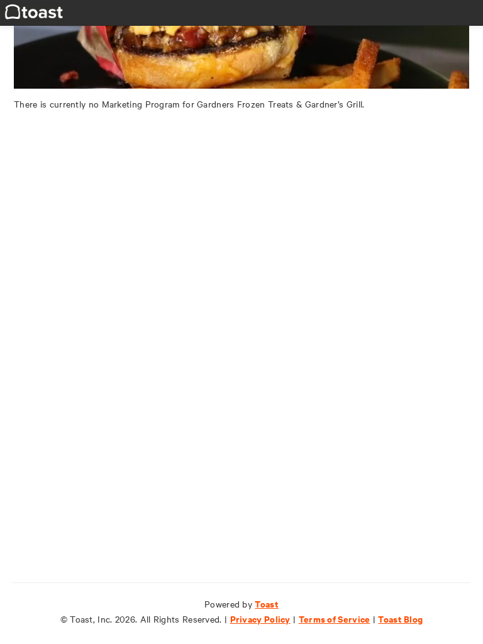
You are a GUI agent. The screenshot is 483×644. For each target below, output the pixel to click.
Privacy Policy (260, 618)
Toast (267, 603)
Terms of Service (334, 618)
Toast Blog (400, 618)
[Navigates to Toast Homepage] (34, 10)
